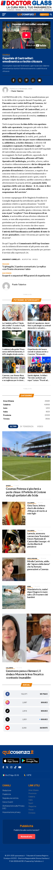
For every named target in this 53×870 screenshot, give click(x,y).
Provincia (26, 415)
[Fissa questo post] (26, 80)
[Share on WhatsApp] (32, 80)
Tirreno (26, 419)
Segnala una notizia (10, 798)
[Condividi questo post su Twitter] (19, 80)
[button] (44, 14)
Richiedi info (26, 836)
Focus (31, 809)
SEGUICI (44, 702)
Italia (26, 412)
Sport (30, 803)
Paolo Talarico (17, 91)
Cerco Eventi (7, 802)
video (35, 259)
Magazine (32, 806)
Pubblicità (6, 794)
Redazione (6, 790)
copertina (27, 259)
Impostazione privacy (11, 812)
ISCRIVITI (44, 728)
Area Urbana (26, 401)
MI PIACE (44, 694)
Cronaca (31, 812)
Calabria (26, 405)
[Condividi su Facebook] (13, 80)
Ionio (26, 408)
